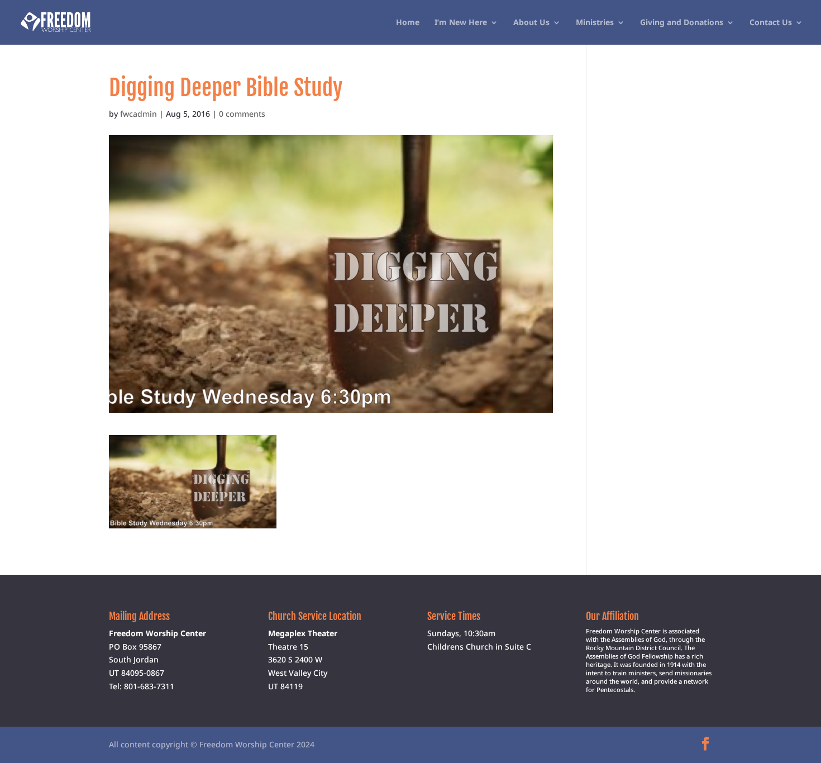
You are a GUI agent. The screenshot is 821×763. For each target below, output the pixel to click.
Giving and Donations (681, 22)
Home (407, 22)
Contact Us (771, 22)
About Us (531, 22)
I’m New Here (461, 22)
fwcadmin (138, 113)
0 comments (242, 113)
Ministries (595, 22)
